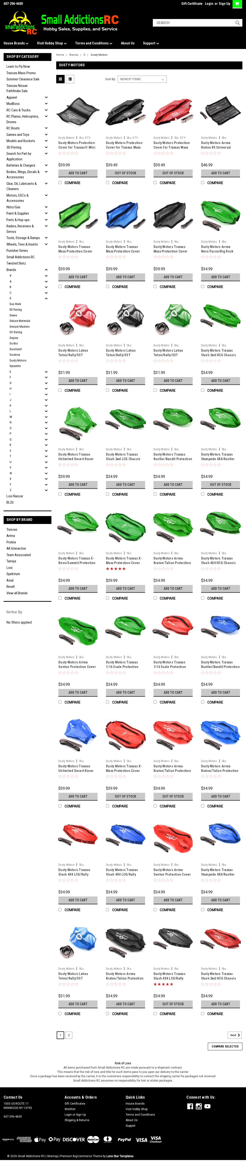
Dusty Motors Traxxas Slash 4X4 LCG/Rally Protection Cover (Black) (172, 978)
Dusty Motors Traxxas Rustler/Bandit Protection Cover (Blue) (220, 666)
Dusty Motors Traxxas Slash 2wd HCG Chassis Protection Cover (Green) (220, 355)
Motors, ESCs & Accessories (17, 198)
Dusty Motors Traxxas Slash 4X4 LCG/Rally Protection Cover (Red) (75, 874)
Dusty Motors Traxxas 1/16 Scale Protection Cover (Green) (122, 666)
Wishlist (70, 1109)
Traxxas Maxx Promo (21, 73)
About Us (128, 43)
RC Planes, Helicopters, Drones (22, 119)
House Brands (14, 43)
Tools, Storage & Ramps (23, 238)
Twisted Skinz (16, 263)
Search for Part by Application (18, 156)
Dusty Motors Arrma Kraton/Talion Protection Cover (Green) (172, 562)
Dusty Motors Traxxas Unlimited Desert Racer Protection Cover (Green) (77, 458)
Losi (9, 567)
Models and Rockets (20, 141)
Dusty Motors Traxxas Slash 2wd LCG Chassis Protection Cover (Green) (125, 458)
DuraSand (16, 349)
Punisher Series (17, 250)
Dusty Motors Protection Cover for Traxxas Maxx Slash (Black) (124, 147)
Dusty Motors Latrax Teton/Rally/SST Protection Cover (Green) (173, 355)
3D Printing (13, 147)
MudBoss (13, 104)
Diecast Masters (20, 326)
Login (209, 4)
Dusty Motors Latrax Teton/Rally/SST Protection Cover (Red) (75, 355)
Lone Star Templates (120, 1156)
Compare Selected (225, 1046)
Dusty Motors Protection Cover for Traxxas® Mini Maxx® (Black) (76, 147)
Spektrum (13, 574)
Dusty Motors (18, 360)
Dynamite (15, 366)
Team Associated (18, 555)
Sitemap (52, 1156)
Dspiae (14, 338)
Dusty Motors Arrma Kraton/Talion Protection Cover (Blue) (220, 770)
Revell (10, 586)
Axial (9, 580)
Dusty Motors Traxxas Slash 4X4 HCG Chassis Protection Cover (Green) (220, 562)
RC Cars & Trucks (18, 110)
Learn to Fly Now (18, 66)
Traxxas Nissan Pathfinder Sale (17, 88)
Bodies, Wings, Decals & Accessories (23, 175)
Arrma (10, 536)
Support (149, 43)
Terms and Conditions (92, 43)
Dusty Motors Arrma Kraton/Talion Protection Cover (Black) (124, 978)
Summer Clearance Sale (22, 79)
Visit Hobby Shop (50, 43)
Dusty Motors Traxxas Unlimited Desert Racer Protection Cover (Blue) (76, 770)
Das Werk (15, 304)
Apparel (11, 97)
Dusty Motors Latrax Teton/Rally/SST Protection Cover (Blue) (76, 978)
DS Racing (16, 332)
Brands (11, 270)
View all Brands (17, 593)
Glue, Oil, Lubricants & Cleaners (21, 186)
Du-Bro (14, 343)
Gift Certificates (75, 1103)
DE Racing (16, 309)
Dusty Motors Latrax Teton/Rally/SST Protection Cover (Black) (124, 355)
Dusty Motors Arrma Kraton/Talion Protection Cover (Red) (172, 770)
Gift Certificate (192, 4)
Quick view (78, 130)
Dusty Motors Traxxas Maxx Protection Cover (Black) (170, 251)
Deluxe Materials (20, 321)
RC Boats (13, 128)
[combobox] (197, 23)
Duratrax (15, 354)
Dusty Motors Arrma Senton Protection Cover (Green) (77, 666)
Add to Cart (77, 173)
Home (60, 54)
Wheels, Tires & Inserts (22, 244)
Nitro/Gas (13, 207)
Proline (11, 542)
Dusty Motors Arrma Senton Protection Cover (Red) (172, 874)
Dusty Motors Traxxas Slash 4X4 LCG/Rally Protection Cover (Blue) (124, 874)
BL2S (10, 502)
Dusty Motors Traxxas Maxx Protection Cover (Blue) (123, 251)
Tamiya (11, 561)
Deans (13, 315)
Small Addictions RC (20, 257)
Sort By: (110, 79)
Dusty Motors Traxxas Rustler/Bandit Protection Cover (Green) (173, 458)
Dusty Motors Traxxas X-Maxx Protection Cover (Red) (124, 770)
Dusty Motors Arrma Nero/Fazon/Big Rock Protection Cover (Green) (220, 251)
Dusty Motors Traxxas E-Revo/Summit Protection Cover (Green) (77, 562)
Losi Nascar (14, 496)
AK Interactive (16, 548)
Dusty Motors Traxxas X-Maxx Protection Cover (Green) (124, 562)
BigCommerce (82, 1156)
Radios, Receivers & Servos (20, 229)
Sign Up (224, 4)
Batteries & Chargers (20, 165)
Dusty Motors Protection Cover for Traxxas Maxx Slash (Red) (172, 147)
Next (233, 1035)
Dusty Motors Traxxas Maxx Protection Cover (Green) (75, 251)
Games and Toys (17, 134)
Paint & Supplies (17, 213)
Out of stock (125, 173)
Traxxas (11, 529)
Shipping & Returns (77, 1120)
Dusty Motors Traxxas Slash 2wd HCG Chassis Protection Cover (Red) (218, 978)
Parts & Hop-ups (18, 220)
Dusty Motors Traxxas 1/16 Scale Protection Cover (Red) (170, 666)
